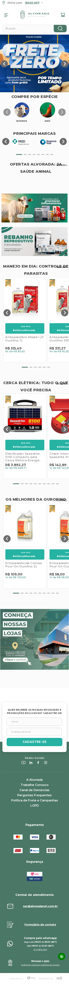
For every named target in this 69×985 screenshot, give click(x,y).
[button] (19, 154)
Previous (7, 112)
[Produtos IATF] (34, 208)
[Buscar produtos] (60, 28)
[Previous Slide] (4, 63)
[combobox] (34, 28)
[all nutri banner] (34, 242)
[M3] (59, 978)
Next (62, 112)
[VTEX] (31, 978)
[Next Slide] (64, 63)
